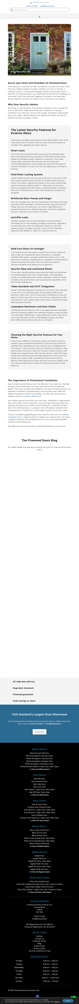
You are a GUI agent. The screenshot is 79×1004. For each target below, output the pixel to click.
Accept (68, 1001)
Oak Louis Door (39, 787)
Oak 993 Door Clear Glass (39, 792)
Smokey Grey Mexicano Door (39, 807)
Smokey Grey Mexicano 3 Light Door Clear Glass (39, 818)
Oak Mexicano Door (39, 781)
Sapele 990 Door (39, 858)
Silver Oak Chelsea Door (39, 881)
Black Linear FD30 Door (39, 830)
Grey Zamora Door (39, 804)
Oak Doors (39, 774)
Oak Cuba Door (39, 784)
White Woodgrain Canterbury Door (39, 764)
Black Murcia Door (39, 833)
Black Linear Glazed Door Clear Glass (39, 838)
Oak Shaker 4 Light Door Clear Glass (39, 789)
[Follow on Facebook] (37, 996)
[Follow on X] (41, 996)
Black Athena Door (39, 835)
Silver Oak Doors (39, 877)
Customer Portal (39, 941)
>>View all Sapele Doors (39, 872)
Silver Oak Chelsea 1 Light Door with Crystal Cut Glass (39, 889)
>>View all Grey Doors (39, 820)
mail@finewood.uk (47, 6)
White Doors (39, 749)
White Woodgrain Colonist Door (39, 758)
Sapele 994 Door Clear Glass (39, 861)
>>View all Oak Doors (39, 795)
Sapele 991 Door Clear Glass (39, 866)
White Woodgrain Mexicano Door (39, 756)
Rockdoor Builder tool (32, 396)
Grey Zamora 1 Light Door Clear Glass (39, 810)
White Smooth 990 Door (39, 753)
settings (57, 1001)
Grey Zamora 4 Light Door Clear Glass (39, 812)
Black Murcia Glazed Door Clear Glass (39, 841)
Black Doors (39, 826)
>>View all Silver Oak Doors (39, 892)
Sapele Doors (39, 851)
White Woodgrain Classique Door (39, 761)
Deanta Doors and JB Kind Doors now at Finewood (39, 579)
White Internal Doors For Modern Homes (39, 616)
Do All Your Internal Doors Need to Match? (39, 481)
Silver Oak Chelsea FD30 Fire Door (39, 887)
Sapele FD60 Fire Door (39, 869)
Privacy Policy (39, 948)
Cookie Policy (39, 946)
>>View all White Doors (39, 769)
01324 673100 (32, 6)
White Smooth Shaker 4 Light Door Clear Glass (39, 766)
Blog (39, 943)
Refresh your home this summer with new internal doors (39, 554)
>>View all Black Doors (39, 846)
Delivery (39, 936)
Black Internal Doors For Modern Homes (39, 652)
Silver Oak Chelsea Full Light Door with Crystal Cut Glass (39, 884)
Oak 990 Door (39, 779)
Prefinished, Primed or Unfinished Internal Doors (39, 506)
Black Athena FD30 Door (39, 843)
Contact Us (39, 732)
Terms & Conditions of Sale (39, 951)
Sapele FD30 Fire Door (39, 864)
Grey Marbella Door (39, 815)
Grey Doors (39, 800)
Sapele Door (39, 856)
